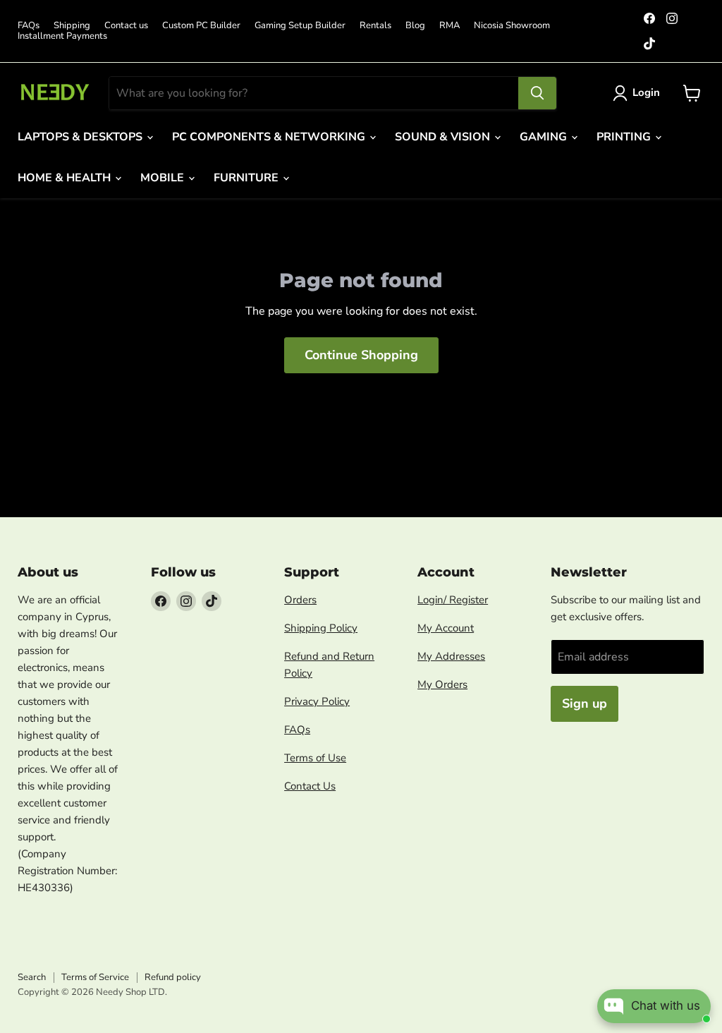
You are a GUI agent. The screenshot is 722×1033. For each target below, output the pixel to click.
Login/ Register (452, 600)
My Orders (442, 684)
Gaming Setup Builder (300, 25)
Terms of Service (95, 977)
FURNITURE (247, 178)
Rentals (375, 25)
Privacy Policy (317, 701)
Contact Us (310, 786)
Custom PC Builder (201, 25)
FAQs (28, 25)
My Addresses (451, 656)
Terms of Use (315, 758)
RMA (449, 25)
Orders (300, 600)
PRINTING (625, 137)
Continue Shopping (361, 354)
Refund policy (173, 977)
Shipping (72, 25)
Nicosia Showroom (512, 25)
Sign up (584, 703)
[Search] (537, 93)
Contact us (126, 25)
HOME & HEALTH (66, 178)
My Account (445, 628)
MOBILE (163, 178)
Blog (415, 25)
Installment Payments (62, 36)
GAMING (545, 137)
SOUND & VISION (444, 137)
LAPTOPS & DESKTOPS (81, 137)
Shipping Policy (320, 628)
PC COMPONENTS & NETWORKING (270, 137)
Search (32, 977)
